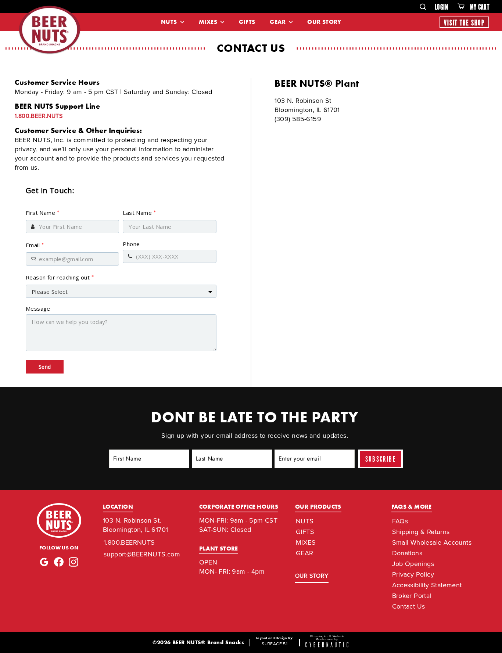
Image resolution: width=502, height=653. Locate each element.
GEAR (304, 553)
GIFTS (305, 532)
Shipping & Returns (421, 532)
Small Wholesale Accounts (432, 542)
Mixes (209, 22)
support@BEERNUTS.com (142, 554)
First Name (42, 213)
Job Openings (413, 564)
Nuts (170, 22)
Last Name (139, 213)
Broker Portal (411, 596)
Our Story (324, 22)
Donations (407, 553)
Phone (131, 244)
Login (441, 7)
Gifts (247, 22)
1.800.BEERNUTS (129, 542)
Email (35, 245)
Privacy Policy (413, 574)
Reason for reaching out (60, 277)
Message (38, 308)
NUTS (305, 521)
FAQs (400, 521)
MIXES (306, 542)
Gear (278, 22)
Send (45, 366)
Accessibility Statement (427, 585)
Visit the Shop (464, 23)
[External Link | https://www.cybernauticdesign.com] (327, 645)
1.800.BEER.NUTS (38, 116)
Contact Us (408, 606)
